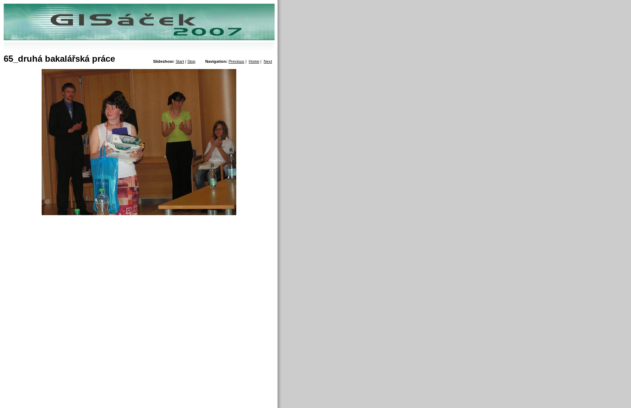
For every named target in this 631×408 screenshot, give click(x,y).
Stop (191, 61)
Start (180, 61)
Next (268, 61)
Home (254, 61)
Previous (236, 61)
